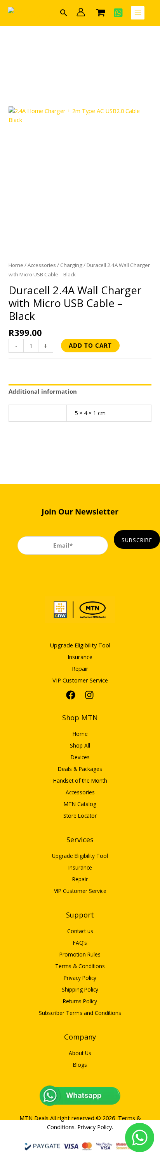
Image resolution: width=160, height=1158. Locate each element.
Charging (71, 265)
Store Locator (80, 815)
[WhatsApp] (118, 13)
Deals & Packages (80, 769)
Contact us (80, 931)
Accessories (42, 265)
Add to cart (90, 345)
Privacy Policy (80, 977)
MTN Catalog (80, 804)
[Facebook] (70, 695)
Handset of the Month (80, 780)
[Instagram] (89, 695)
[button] (63, 13)
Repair (80, 668)
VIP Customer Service (80, 680)
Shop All (80, 745)
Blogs (80, 1064)
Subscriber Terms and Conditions (80, 1013)
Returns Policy (80, 1001)
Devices (80, 757)
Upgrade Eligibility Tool (80, 645)
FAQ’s (80, 942)
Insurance (80, 657)
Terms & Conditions (80, 966)
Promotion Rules (80, 954)
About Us (80, 1053)
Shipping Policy (80, 989)
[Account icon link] (80, 12)
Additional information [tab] (43, 391)
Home (16, 265)
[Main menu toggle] (137, 13)
